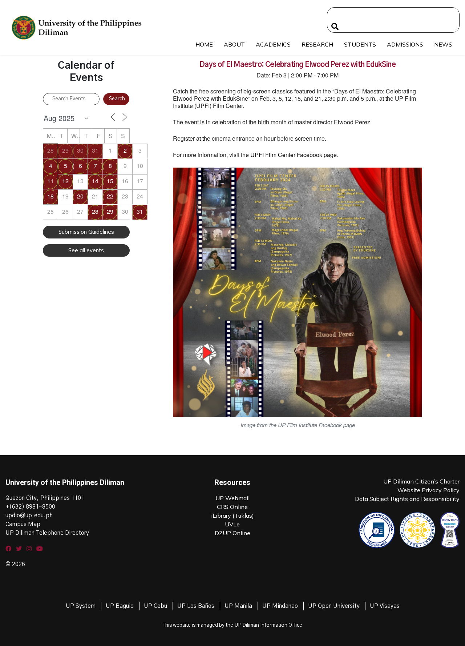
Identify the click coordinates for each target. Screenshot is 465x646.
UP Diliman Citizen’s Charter (421, 481)
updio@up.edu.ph (29, 515)
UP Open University (334, 606)
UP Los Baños (195, 606)
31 (95, 150)
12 (65, 181)
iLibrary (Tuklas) (232, 515)
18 (50, 196)
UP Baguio (120, 606)
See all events (86, 250)
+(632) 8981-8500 (30, 507)
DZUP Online (232, 533)
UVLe (232, 524)
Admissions (405, 44)
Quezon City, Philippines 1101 (44, 498)
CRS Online (232, 506)
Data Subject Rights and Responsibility (407, 498)
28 (50, 150)
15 (110, 181)
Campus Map (22, 524)
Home (204, 44)
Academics (273, 44)
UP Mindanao (280, 606)
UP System (81, 606)
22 (110, 196)
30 (80, 150)
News (443, 44)
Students (360, 44)
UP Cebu (155, 606)
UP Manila (238, 606)
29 (65, 150)
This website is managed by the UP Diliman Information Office (232, 625)
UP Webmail (232, 498)
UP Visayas (385, 606)
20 (80, 196)
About (234, 44)
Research (317, 44)
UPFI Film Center (272, 155)
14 (95, 181)
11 (50, 181)
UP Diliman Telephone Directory (47, 533)
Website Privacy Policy (428, 490)
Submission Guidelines (86, 231)
